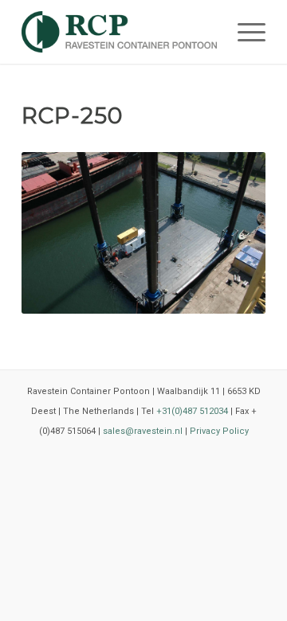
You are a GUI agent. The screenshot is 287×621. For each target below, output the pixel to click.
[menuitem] (243, 32)
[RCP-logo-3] (119, 32)
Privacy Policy (219, 431)
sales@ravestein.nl (143, 431)
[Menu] (243, 32)
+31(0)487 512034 (192, 411)
